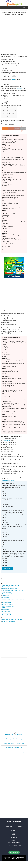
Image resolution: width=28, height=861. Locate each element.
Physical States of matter (8, 587)
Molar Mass (19, 88)
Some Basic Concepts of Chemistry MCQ (12, 619)
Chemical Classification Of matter (10, 588)
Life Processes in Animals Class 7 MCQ (14, 752)
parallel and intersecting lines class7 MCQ (14, 743)
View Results (7, 568)
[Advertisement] (14, 36)
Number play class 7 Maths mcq (14, 739)
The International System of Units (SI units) (12, 590)
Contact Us (14, 834)
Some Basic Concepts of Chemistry (10, 585)
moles (9, 58)
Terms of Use (14, 837)
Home (2, 8)
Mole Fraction (6, 440)
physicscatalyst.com (11, 858)
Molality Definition (6, 613)
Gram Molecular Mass (7, 604)
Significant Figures (6, 592)
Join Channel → (14, 852)
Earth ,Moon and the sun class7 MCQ (14, 734)
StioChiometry (5, 608)
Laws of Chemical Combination (9, 594)
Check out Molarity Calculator (8, 480)
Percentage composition (8, 606)
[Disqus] (14, 676)
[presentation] (5, 102)
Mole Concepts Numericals (8, 621)
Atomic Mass (5, 595)
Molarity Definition (6, 611)
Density (13, 79)
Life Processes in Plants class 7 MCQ (14, 747)
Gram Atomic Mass (6, 602)
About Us (14, 833)
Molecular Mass (6, 597)
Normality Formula (6, 615)
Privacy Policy (14, 836)
